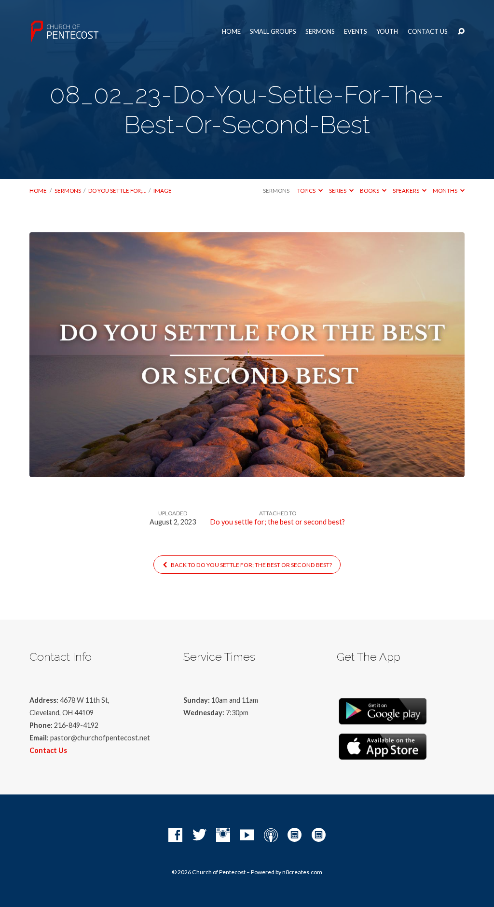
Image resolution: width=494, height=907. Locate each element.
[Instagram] (223, 835)
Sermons (320, 31)
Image (162, 190)
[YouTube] (247, 835)
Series (338, 190)
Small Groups (273, 31)
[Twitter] (199, 835)
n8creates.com (302, 872)
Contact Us (428, 31)
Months (445, 190)
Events (355, 31)
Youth (387, 31)
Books (370, 190)
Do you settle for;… (117, 190)
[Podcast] (271, 835)
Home (231, 31)
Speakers (406, 190)
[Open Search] (461, 31)
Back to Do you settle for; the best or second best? (251, 564)
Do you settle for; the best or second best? (277, 522)
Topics (306, 190)
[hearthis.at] (319, 835)
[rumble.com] (295, 835)
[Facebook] (175, 835)
